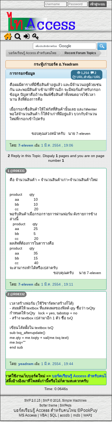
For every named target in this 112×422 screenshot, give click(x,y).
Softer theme (48, 405)
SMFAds (65, 405)
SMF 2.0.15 (32, 400)
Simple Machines (74, 400)
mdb (76, 415)
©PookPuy (87, 410)
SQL (53, 415)
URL (97, 77)
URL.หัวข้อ (84, 77)
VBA (43, 415)
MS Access (28, 415)
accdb (65, 415)
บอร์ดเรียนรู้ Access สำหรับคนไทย (45, 410)
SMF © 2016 (51, 400)
